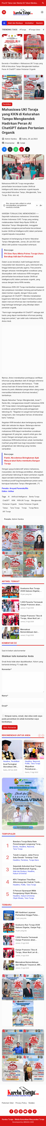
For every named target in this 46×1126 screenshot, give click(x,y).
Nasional (36, 761)
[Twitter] (30, 1111)
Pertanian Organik (10, 504)
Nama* (5, 695)
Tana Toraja (15, 508)
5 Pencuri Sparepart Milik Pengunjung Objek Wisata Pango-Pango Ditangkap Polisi (27, 893)
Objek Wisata (18, 898)
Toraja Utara (34, 860)
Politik (27, 764)
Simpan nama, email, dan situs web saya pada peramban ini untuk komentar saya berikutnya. (22, 719)
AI (8, 497)
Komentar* (7, 669)
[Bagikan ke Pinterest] (21, 149)
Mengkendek (36, 500)
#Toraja (23, 30)
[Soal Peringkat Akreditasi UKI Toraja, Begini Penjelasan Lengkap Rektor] (12, 749)
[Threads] (21, 1111)
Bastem (39, 23)
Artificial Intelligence (19, 497)
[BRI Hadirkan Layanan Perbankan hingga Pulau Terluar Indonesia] (8, 915)
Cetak (22, 143)
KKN (13, 500)
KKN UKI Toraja (23, 500)
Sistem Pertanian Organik (28, 504)
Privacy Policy (21, 1103)
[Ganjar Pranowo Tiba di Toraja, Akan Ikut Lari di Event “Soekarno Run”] (10, 619)
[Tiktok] (35, 1111)
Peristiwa (24, 860)
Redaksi (32, 1103)
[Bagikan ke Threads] (27, 149)
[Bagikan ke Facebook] (4, 149)
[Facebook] (11, 1111)
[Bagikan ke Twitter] (10, 149)
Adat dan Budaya (15, 23)
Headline (6, 761)
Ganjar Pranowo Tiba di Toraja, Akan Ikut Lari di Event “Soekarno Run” (31, 618)
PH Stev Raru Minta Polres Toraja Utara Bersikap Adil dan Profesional (23, 255)
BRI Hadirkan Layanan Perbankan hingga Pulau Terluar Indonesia (26, 915)
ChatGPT (6, 500)
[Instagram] (16, 1111)
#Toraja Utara (34, 30)
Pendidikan (7, 104)
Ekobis (15, 847)
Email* (5, 706)
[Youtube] (25, 1111)
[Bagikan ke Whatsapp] (15, 149)
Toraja (24, 508)
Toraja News (34, 508)
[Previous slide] (39, 735)
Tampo (5, 508)
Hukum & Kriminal (19, 873)
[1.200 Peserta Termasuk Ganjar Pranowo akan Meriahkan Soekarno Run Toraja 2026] (10, 606)
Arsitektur (29, 23)
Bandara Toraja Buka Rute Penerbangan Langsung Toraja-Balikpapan (27, 844)
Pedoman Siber (8, 1103)
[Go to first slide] (42, 735)
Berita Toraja (34, 497)
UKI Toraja (7, 512)
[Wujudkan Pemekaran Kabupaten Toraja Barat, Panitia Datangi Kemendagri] (34, 749)
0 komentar (9, 143)
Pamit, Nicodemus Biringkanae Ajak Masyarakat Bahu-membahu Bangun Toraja (22, 461)
